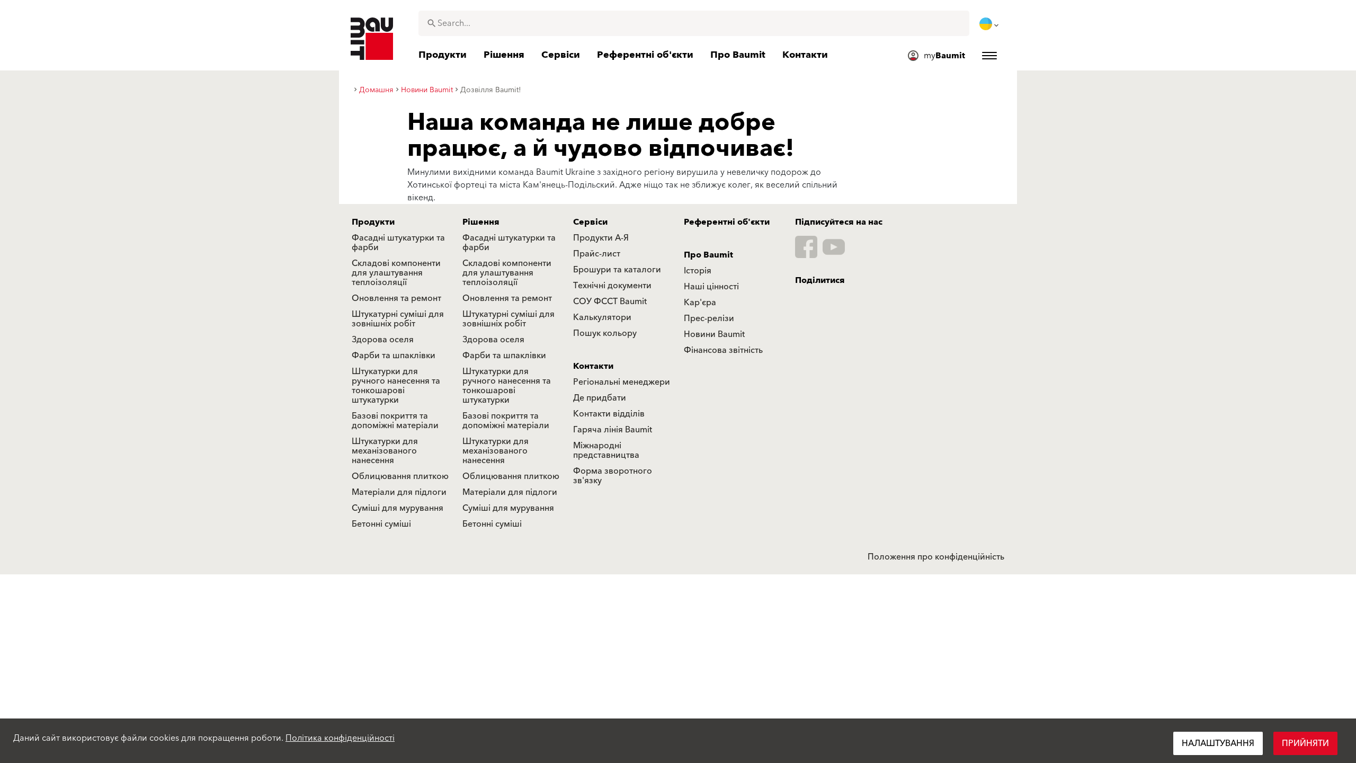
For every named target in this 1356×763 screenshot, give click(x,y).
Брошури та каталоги (617, 269)
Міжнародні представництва (606, 450)
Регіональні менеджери (621, 382)
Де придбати (599, 398)
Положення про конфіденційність (936, 556)
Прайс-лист (596, 253)
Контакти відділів (609, 413)
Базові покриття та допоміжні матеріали (395, 421)
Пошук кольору (605, 333)
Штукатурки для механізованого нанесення (385, 451)
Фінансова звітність (723, 350)
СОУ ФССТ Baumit (610, 301)
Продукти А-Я (601, 237)
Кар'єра (700, 302)
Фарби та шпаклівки (393, 355)
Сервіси (590, 222)
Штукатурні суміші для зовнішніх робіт (398, 319)
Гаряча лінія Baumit (612, 429)
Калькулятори (602, 317)
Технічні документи (612, 285)
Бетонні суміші (381, 524)
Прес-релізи (709, 318)
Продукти (373, 222)
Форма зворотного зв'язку (612, 476)
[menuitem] (990, 24)
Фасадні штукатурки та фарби (398, 242)
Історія (697, 270)
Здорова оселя (383, 339)
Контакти (593, 366)
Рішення (480, 222)
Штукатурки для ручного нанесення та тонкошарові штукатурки (396, 385)
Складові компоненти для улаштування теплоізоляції (396, 273)
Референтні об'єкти (727, 222)
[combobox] (693, 23)
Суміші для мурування (397, 508)
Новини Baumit (714, 334)
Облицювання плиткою (400, 476)
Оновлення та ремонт (396, 298)
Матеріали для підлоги (399, 492)
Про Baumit (708, 254)
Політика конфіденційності (340, 738)
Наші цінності (711, 286)
